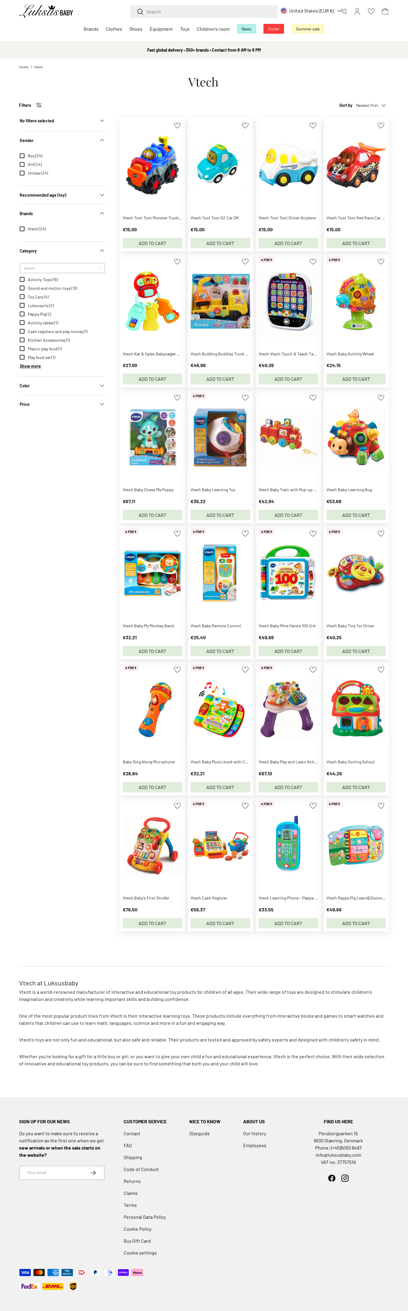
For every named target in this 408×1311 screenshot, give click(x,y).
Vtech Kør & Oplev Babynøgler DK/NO (156, 353)
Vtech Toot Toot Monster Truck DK (154, 217)
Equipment (161, 29)
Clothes (114, 29)
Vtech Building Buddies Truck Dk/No (224, 353)
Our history (254, 1133)
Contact (132, 1133)
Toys (185, 29)
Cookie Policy (137, 1229)
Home (23, 67)
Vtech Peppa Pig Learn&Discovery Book (362, 897)
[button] (385, 11)
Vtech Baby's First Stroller (146, 897)
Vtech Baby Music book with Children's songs (232, 761)
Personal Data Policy (145, 1217)
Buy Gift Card (137, 1241)
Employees (254, 1145)
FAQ (128, 1145)
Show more (30, 366)
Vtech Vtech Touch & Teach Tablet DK (292, 353)
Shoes (135, 29)
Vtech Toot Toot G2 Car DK (215, 217)
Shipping (133, 1157)
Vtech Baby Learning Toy (213, 489)
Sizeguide (199, 1133)
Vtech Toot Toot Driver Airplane (287, 217)
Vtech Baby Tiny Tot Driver (350, 625)
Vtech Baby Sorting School (350, 761)
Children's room (213, 29)
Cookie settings (140, 1252)
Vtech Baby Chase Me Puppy (148, 489)
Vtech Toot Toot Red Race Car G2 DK (359, 217)
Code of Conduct (141, 1169)
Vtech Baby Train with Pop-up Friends (293, 489)
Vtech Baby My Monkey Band (148, 625)
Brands (91, 29)
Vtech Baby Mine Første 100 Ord (287, 625)
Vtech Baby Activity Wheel (350, 353)
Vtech (38, 67)
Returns (132, 1181)
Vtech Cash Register (209, 897)
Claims (131, 1193)
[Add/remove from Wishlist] (177, 125)
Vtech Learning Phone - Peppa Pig (289, 897)
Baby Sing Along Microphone (149, 761)
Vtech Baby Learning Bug (349, 489)
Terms (130, 1205)
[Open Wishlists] (371, 11)
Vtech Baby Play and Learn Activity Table (295, 761)
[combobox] (204, 11)
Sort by (345, 105)
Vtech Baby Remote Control (216, 625)
